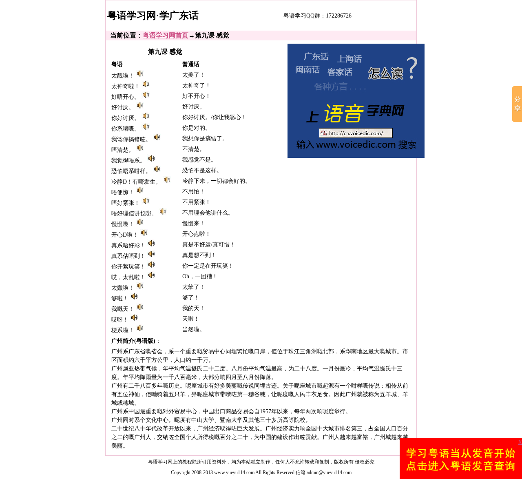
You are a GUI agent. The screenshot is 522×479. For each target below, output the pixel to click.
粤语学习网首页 (165, 35)
